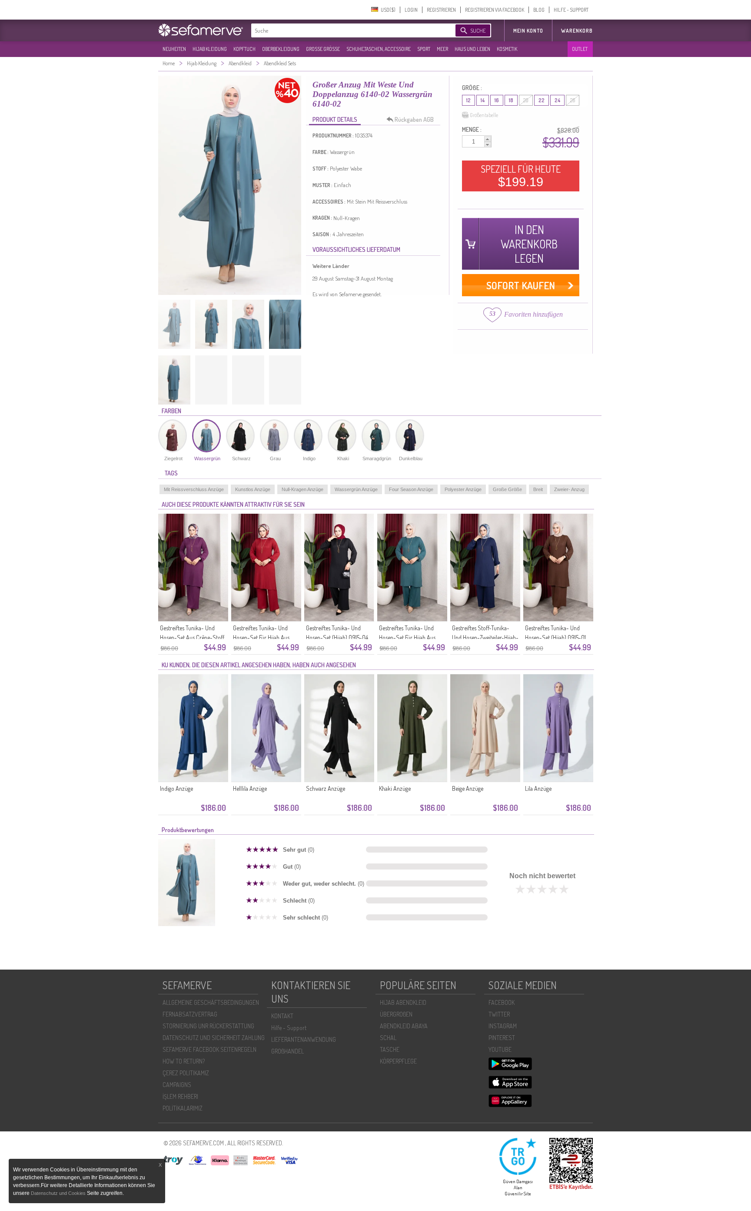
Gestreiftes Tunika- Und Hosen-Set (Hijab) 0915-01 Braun (555, 637)
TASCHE (389, 1049)
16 (497, 100)
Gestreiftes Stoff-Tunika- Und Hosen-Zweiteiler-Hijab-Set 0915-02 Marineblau (485, 637)
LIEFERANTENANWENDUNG (303, 1039)
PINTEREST (501, 1037)
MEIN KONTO (528, 30)
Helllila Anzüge (250, 788)
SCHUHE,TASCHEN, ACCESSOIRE (378, 49)
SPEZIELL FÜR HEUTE (521, 176)
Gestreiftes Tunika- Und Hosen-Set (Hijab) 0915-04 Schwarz (337, 637)
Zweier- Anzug (569, 489)
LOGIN (411, 10)
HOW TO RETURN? (184, 1061)
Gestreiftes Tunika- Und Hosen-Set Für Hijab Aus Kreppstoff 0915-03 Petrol (409, 637)
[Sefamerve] (202, 30)
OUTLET (580, 49)
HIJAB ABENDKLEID (403, 1002)
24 (557, 100)
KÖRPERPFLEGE (398, 1061)
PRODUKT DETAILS (334, 119)
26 (572, 100)
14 (483, 100)
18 (511, 100)
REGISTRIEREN (441, 10)
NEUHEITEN (174, 49)
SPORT (423, 49)
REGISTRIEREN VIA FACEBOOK (494, 10)
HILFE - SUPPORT (571, 10)
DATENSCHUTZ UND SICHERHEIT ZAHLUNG (214, 1037)
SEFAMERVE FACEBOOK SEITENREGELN (209, 1049)
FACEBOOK (501, 1002)
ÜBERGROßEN (396, 1014)
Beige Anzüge (467, 788)
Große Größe (507, 489)
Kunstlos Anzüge (252, 489)
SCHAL (388, 1037)
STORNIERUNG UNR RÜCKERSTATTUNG (208, 1026)
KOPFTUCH (244, 49)
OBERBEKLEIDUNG (280, 49)
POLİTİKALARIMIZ (183, 1108)
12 (468, 100)
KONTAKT (282, 1016)
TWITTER (499, 1014)
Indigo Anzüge (176, 788)
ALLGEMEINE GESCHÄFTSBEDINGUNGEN (211, 1002)
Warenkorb (577, 30)
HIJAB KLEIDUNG (210, 49)
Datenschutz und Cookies (59, 1193)
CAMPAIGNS (177, 1084)
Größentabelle (484, 115)
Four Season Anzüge (411, 489)
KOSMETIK (507, 49)
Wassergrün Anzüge (356, 489)
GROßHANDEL (287, 1051)
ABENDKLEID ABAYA (404, 1026)
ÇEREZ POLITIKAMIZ (186, 1073)
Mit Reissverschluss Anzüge (194, 489)
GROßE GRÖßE (323, 49)
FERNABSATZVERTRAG (190, 1014)
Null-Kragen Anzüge (302, 489)
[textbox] (346, 30)
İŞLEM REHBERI (180, 1096)
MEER (442, 49)
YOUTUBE (500, 1049)
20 (525, 100)
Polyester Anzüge (463, 489)
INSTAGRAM (502, 1026)
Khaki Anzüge (395, 788)
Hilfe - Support (288, 1027)
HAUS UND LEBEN (472, 49)
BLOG (539, 10)
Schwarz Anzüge (325, 788)
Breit (538, 489)
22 (541, 100)
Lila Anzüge (538, 788)
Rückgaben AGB (414, 119)
